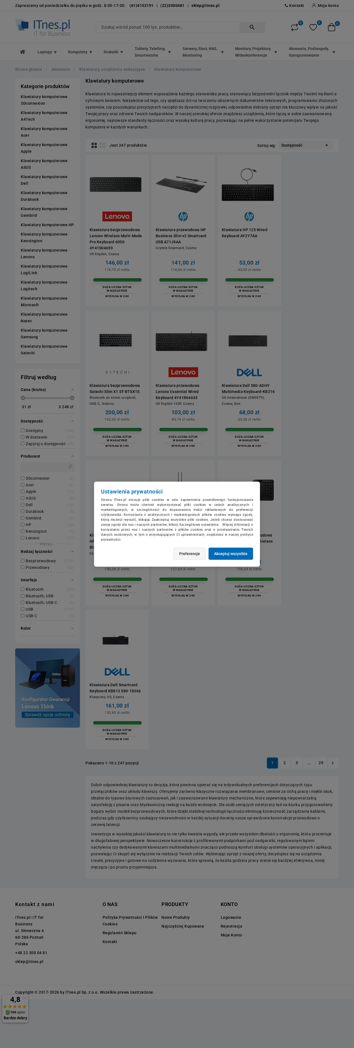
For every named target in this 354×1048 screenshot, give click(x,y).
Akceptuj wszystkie (231, 553)
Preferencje (189, 553)
